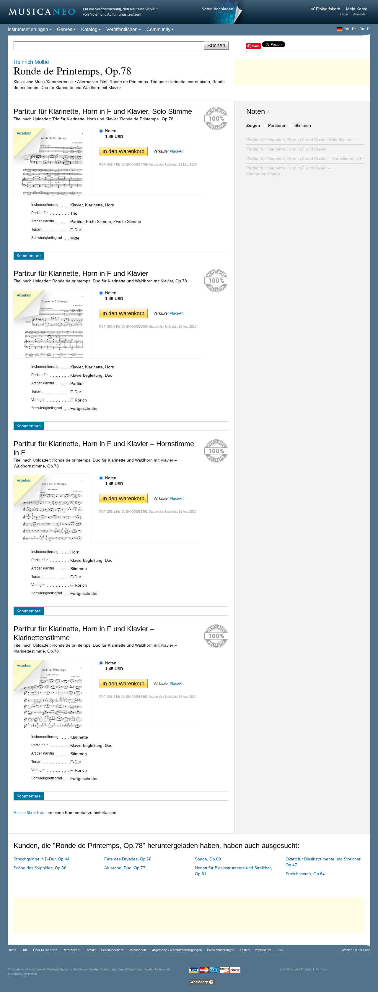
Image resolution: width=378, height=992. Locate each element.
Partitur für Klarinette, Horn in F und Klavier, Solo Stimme (299, 139)
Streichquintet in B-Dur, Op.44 (41, 859)
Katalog (89, 29)
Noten (110, 130)
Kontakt (90, 950)
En (354, 29)
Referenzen (71, 950)
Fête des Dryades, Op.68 (127, 859)
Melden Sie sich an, (29, 813)
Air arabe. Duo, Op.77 (124, 867)
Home (12, 950)
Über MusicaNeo (45, 950)
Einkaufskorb (328, 9)
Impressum (263, 950)
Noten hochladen (217, 9)
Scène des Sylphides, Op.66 (40, 867)
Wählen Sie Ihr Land (356, 950)
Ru (361, 29)
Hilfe (25, 950)
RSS (279, 950)
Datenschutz (137, 950)
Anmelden (360, 14)
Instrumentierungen (28, 29)
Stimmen (302, 125)
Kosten (244, 950)
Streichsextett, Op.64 (305, 873)
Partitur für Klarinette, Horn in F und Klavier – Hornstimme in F (304, 158)
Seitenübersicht (112, 950)
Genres (64, 29)
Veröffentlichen (122, 29)
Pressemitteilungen (220, 950)
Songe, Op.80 (208, 859)
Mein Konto (356, 9)
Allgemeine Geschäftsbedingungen (177, 950)
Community (158, 29)
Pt (368, 29)
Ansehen (24, 133)
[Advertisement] (302, 71)
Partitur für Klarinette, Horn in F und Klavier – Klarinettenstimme (288, 171)
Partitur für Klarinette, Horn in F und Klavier (286, 149)
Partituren (277, 125)
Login (344, 14)
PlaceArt (176, 151)
